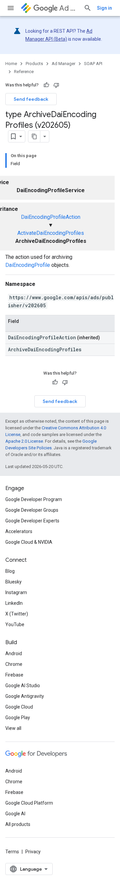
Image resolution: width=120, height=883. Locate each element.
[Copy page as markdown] (34, 136)
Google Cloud (19, 707)
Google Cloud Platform (29, 803)
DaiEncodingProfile (27, 265)
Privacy (33, 851)
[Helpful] (46, 85)
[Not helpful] (56, 85)
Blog (10, 571)
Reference (24, 71)
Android (13, 653)
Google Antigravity (24, 696)
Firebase (14, 675)
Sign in (104, 8)
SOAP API (93, 63)
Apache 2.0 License (24, 441)
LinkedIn (14, 603)
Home (11, 63)
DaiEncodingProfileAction (50, 217)
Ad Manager (68, 8)
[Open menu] (10, 8)
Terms (12, 851)
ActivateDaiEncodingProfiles (50, 233)
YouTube (14, 624)
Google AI (15, 813)
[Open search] (88, 8)
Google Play (17, 717)
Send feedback (31, 99)
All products (17, 824)
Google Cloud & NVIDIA (28, 542)
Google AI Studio (22, 685)
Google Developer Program (33, 499)
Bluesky (13, 581)
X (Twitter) (16, 613)
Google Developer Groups (31, 510)
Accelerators (18, 531)
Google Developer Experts (32, 520)
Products (34, 63)
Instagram (16, 592)
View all (13, 728)
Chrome (13, 664)
